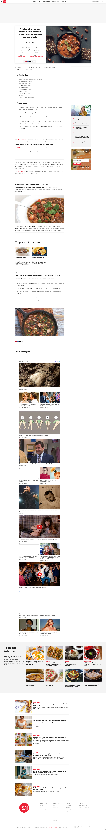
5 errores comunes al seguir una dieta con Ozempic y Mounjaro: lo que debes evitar (49, 754)
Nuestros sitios (56, 803)
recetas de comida (21, 56)
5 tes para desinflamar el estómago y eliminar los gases (81, 119)
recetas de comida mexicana (36, 56)
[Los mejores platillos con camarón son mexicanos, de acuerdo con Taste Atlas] (54, 653)
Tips (39, 1)
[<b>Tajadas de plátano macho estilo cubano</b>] (35, 675)
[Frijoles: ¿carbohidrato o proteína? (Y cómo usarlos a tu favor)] (93, 653)
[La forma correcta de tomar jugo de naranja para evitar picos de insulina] (23, 789)
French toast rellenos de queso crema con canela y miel (92, 684)
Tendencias (48, 661)
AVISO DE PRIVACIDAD (85, 167)
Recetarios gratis (55, 1)
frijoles (35, 345)
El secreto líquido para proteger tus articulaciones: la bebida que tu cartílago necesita (49, 771)
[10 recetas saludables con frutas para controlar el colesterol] (74, 653)
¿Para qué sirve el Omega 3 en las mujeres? (81, 132)
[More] (65, 1)
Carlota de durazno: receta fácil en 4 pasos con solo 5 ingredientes (35, 663)
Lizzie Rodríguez (30, 44)
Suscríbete (95, 1)
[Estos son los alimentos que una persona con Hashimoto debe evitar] (23, 706)
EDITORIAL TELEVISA (53, 827)
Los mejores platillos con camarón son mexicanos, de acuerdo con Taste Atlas (53, 664)
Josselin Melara (18, 266)
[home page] (4, 1)
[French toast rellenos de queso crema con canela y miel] (93, 675)
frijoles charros (21, 171)
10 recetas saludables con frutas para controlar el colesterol (72, 664)
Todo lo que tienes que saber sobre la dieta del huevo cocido (82, 137)
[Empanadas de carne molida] (39, 251)
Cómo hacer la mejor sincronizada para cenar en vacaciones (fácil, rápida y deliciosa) (72, 686)
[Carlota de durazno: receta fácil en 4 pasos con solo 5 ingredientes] (35, 653)
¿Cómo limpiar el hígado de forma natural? (81, 128)
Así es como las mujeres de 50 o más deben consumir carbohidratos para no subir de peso (49, 721)
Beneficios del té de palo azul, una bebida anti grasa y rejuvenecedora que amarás (82, 142)
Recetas (34, 1)
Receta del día (19, 345)
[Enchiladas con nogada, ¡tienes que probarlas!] (54, 675)
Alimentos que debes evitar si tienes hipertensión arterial (81, 123)
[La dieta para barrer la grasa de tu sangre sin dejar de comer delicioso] (23, 739)
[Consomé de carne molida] (22, 251)
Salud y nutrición (87, 661)
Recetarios (67, 661)
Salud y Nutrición (46, 1)
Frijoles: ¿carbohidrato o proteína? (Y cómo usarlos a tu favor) (92, 664)
